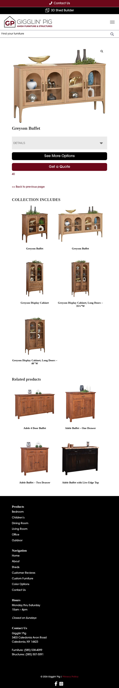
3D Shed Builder (62, 10)
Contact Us (19, 590)
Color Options (20, 584)
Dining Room (20, 523)
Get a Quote (59, 167)
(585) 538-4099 (33, 650)
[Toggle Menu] (112, 22)
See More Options (59, 156)
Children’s (18, 518)
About (15, 561)
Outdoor (17, 540)
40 (13, 174)
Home (16, 556)
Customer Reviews (23, 573)
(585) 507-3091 (35, 654)
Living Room (19, 529)
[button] (101, 51)
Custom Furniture (22, 578)
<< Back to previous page (28, 187)
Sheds (15, 567)
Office (15, 535)
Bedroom (18, 512)
